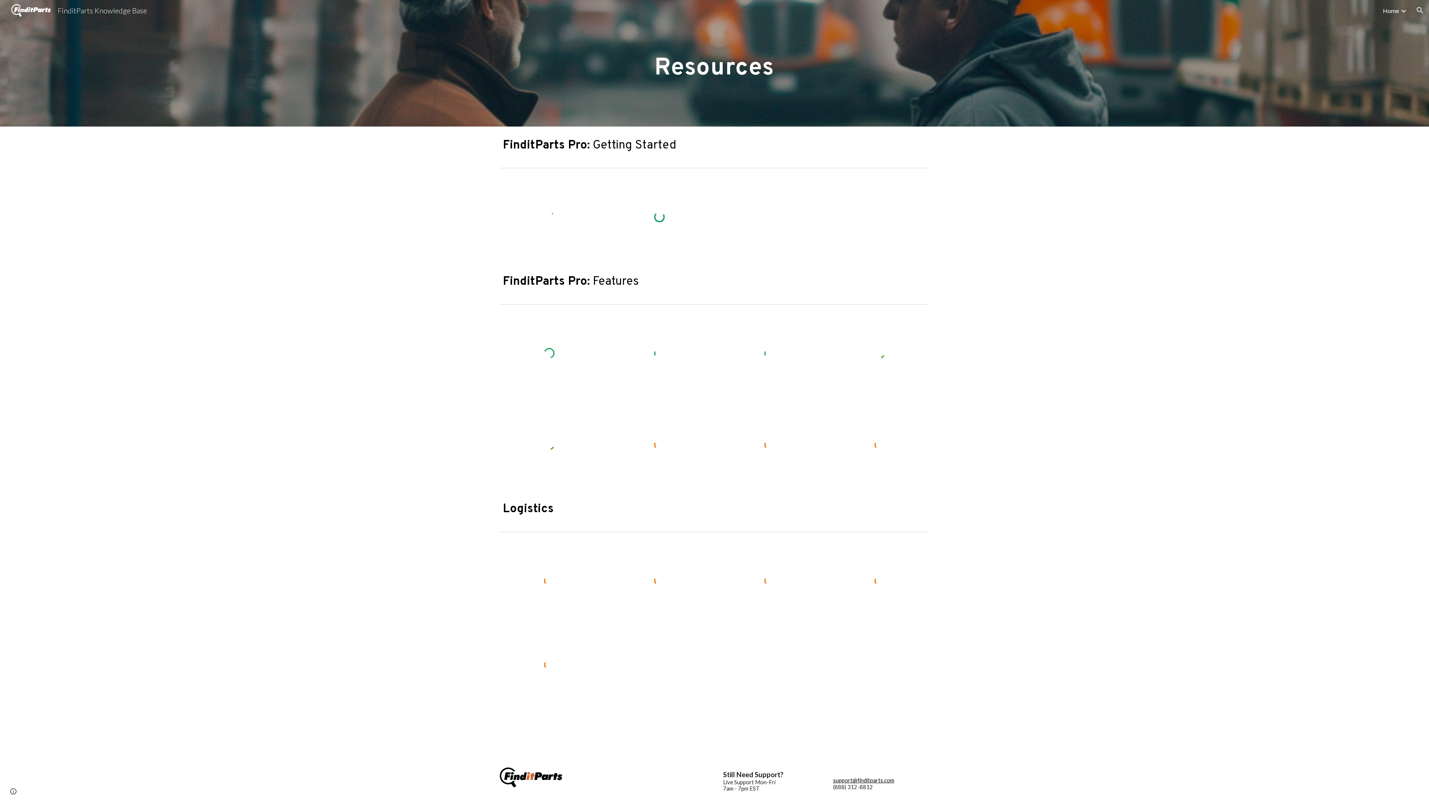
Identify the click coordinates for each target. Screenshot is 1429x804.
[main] (714, 63)
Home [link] (1391, 10)
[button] (1420, 10)
